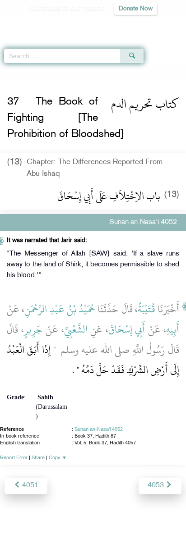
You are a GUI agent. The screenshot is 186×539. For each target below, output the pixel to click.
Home (10, 71)
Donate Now (136, 9)
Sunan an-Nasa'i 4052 (98, 429)
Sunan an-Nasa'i (45, 71)
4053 (157, 485)
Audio (159, 25)
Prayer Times (123, 25)
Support (68, 512)
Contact (138, 512)
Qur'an (53, 25)
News (42, 512)
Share (38, 457)
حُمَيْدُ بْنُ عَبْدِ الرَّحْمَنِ (59, 309)
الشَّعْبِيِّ (76, 329)
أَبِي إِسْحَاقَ (126, 329)
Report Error (14, 457)
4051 (29, 485)
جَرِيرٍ (33, 329)
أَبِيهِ (172, 329)
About (18, 512)
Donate (166, 512)
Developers (103, 512)
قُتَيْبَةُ (146, 309)
